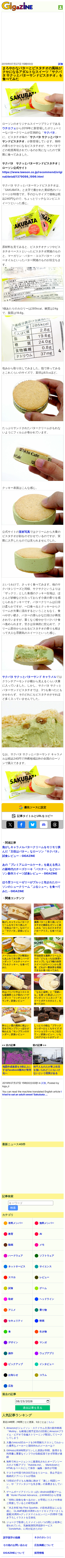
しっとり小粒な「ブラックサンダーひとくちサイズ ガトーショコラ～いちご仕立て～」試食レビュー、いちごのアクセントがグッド (48, 1031)
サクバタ (49, 132)
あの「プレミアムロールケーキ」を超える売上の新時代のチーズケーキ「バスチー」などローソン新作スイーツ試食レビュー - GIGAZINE (31, 869)
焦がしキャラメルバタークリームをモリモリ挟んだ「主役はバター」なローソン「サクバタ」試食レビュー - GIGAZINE (31, 851)
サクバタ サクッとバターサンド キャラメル (29, 676)
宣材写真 (24, 531)
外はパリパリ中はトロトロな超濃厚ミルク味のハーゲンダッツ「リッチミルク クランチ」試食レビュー (16, 996)
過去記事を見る (32, 1407)
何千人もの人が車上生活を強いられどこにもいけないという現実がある (46, 1070)
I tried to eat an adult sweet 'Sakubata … (32, 1093)
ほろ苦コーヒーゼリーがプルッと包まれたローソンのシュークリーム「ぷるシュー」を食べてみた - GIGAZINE (31, 886)
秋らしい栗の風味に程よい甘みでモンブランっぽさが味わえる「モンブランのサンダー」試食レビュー (15, 1030)
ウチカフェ (9, 128)
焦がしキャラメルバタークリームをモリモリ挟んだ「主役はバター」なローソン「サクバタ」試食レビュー (15, 928)
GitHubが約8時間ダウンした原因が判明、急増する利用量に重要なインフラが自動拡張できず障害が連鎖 (34, 1453)
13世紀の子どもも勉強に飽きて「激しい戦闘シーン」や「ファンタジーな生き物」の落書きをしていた (34, 1484)
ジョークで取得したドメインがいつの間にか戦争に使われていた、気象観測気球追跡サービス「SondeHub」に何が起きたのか (34, 1525)
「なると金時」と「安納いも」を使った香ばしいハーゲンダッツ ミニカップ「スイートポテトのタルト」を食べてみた (48, 998)
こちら (49, 1422)
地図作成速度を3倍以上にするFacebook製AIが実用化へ (17, 1070)
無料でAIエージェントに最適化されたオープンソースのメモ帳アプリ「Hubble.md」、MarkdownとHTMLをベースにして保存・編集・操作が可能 (34, 1464)
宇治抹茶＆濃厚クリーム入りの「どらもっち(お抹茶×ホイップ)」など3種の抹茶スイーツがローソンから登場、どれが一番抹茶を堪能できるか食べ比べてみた (47, 963)
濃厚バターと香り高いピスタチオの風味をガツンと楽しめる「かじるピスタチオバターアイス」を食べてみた (47, 928)
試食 (60, 63)
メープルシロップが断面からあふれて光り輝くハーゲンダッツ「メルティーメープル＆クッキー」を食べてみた (15, 961)
